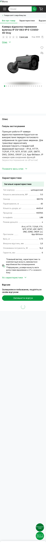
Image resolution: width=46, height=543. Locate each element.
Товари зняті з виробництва (15, 15)
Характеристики (27, 21)
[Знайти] (34, 8)
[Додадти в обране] (42, 48)
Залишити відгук (23, 298)
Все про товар (8, 21)
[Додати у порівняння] (42, 53)
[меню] (4, 8)
